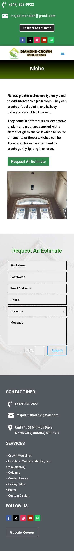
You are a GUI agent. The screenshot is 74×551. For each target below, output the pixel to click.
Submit (57, 351)
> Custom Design (17, 495)
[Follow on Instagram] (37, 40)
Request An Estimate (37, 28)
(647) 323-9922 (21, 4)
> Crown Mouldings (19, 455)
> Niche (11, 489)
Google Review (22, 532)
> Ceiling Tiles (15, 484)
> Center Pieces (17, 478)
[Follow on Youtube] (44, 40)
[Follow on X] (30, 40)
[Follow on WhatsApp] (51, 40)
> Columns (13, 472)
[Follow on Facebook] (23, 40)
